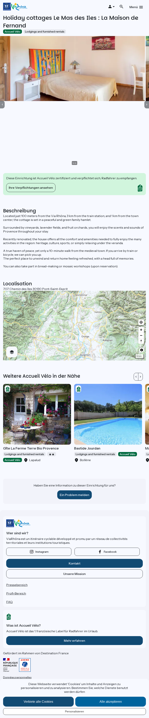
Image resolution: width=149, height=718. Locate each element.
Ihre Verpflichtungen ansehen (31, 188)
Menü (133, 7)
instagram (42, 551)
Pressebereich (17, 585)
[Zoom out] (141, 335)
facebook (110, 551)
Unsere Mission (74, 574)
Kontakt (74, 563)
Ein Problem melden (74, 495)
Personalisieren (74, 711)
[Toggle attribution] (141, 350)
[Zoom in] (141, 330)
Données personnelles (17, 677)
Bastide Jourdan (87, 448)
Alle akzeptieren (111, 701)
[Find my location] (141, 322)
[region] (74, 325)
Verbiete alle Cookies (38, 701)
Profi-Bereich (16, 593)
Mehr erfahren (74, 641)
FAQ (9, 602)
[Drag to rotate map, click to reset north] (141, 341)
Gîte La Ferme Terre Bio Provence (31, 448)
